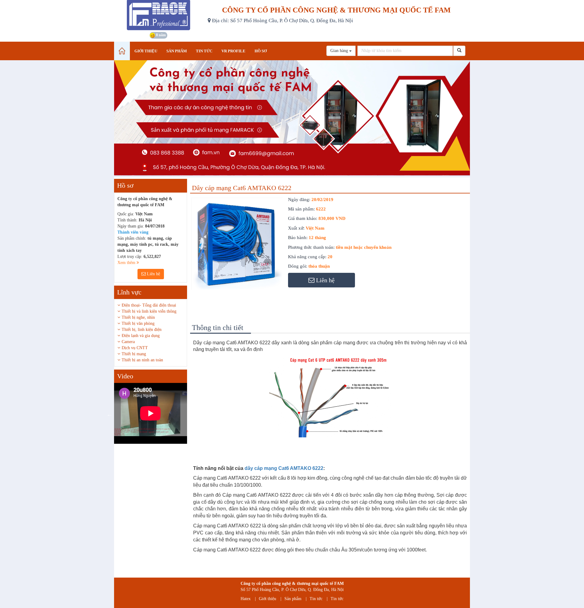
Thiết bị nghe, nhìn (138, 317)
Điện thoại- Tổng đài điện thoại (149, 305)
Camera (128, 341)
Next (192, 414)
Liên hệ (153, 274)
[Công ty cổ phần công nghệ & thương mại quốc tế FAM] (159, 15)
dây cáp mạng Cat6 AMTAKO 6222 (284, 468)
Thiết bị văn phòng (138, 323)
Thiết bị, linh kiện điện (142, 329)
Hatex (246, 598)
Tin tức (316, 598)
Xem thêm (127, 262)
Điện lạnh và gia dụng (141, 335)
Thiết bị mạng (134, 354)
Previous (109, 414)
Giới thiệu (267, 598)
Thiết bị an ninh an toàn (142, 360)
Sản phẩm (292, 598)
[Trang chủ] (122, 51)
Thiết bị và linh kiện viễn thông (149, 311)
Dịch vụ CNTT (135, 348)
